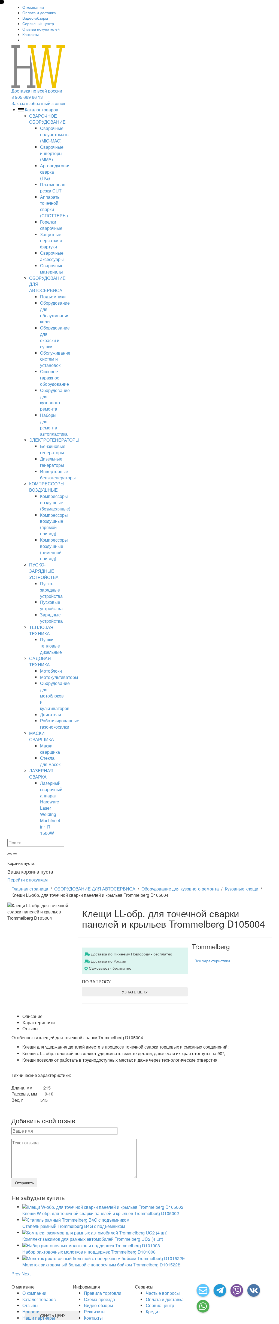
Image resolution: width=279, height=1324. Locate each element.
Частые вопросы (163, 1293)
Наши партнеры (38, 1318)
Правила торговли (102, 1293)
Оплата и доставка (39, 12)
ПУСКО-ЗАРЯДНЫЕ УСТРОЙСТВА (44, 571)
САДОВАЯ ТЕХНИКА (40, 661)
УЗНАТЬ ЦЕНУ (135, 992)
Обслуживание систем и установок (55, 359)
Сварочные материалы (51, 268)
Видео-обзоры (35, 18)
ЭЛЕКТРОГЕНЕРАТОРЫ (54, 440)
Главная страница (29, 889)
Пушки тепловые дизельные (51, 645)
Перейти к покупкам (27, 880)
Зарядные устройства (51, 617)
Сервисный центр (38, 23)
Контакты (30, 34)
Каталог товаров (39, 1299)
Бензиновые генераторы (52, 449)
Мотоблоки (51, 671)
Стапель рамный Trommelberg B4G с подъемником (73, 1226)
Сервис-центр (160, 1305)
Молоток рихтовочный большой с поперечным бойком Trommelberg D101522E (101, 1264)
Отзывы (30, 1305)
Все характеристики (212, 960)
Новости (31, 1311)
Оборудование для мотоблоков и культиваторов (55, 695)
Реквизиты (94, 1311)
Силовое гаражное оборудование (54, 377)
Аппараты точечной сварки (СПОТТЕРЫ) (54, 206)
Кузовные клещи (241, 889)
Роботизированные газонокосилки (59, 723)
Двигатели (50, 714)
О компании (33, 7)
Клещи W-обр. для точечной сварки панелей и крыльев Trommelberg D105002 (100, 1213)
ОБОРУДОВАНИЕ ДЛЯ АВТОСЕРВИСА (94, 889)
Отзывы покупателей (41, 29)
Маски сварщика (50, 749)
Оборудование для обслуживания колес (55, 312)
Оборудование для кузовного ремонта (55, 399)
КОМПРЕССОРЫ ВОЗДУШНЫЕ (46, 486)
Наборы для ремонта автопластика (54, 424)
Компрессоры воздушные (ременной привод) (54, 549)
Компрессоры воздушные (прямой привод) (54, 524)
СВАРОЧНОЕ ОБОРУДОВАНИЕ (47, 119)
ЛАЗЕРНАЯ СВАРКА (41, 773)
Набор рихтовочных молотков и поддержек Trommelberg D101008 (89, 1252)
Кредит (153, 1311)
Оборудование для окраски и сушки (55, 337)
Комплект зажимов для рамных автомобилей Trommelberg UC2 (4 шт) (92, 1239)
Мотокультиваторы (59, 677)
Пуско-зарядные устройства (51, 589)
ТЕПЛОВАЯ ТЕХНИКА (41, 630)
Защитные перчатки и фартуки (51, 240)
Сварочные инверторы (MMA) (51, 153)
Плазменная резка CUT (52, 187)
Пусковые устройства (51, 605)
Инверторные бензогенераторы (58, 474)
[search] (9, 854)
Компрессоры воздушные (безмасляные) (55, 502)
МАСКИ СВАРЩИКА (41, 736)
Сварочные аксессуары (52, 256)
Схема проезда (99, 1299)
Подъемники (53, 296)
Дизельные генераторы (52, 462)
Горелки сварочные (51, 225)
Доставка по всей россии (36, 91)
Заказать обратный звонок (38, 103)
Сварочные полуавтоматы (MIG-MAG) (54, 134)
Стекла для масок (50, 761)
